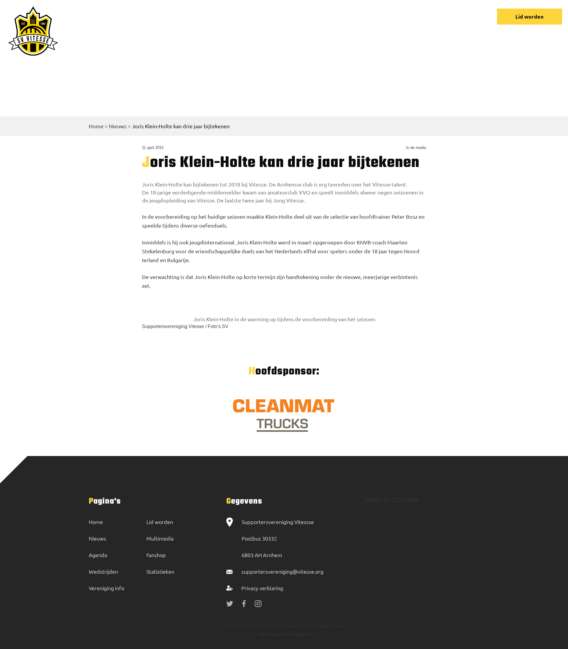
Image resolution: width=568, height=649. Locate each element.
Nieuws (218, 16)
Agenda (98, 554)
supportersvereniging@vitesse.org (282, 571)
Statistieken (160, 571)
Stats (375, 16)
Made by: (268, 634)
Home (187, 16)
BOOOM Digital (293, 634)
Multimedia (160, 538)
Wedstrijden (257, 16)
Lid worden (529, 16)
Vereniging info (305, 16)
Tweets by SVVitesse (391, 498)
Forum (346, 16)
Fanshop (156, 554)
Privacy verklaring (262, 588)
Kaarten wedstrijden (421, 16)
